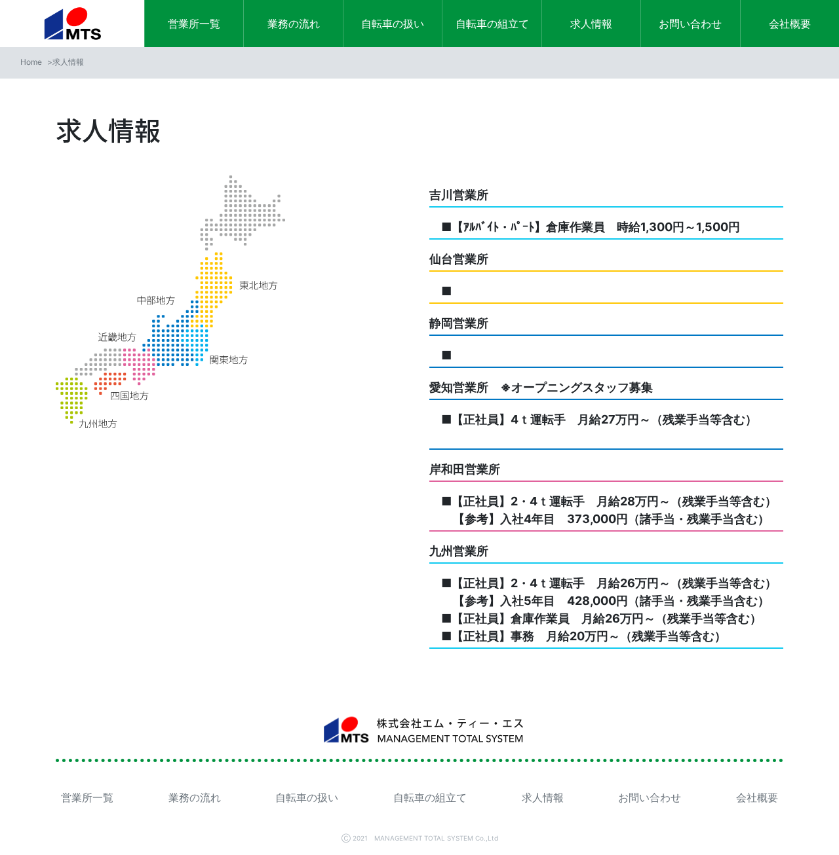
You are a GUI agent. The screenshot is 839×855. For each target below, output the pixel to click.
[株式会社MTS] (72, 23)
